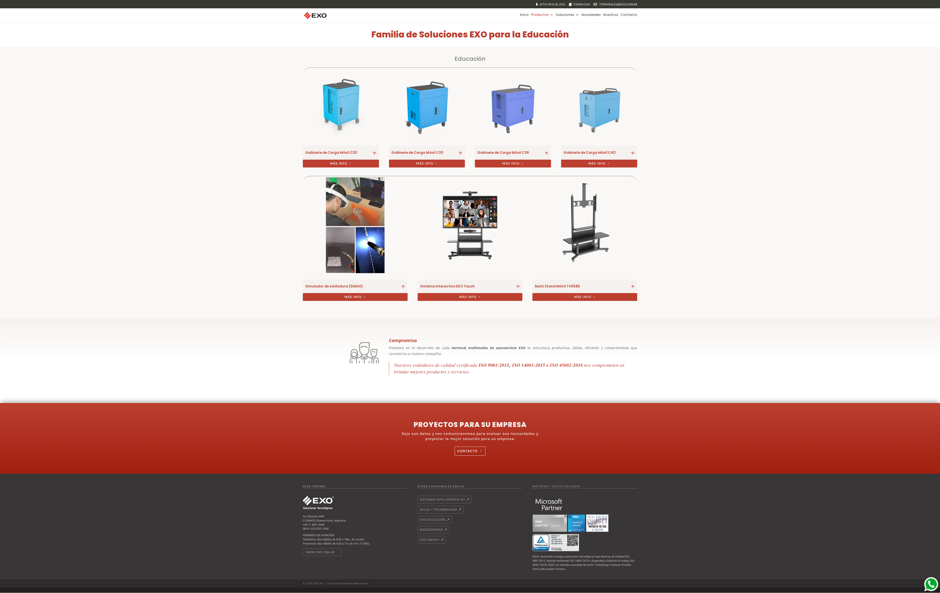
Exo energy (430, 540)
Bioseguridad (431, 530)
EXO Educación (433, 520)
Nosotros (610, 15)
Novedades (591, 15)
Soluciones (565, 15)
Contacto (629, 15)
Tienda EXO (581, 4)
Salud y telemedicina (438, 509)
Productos (540, 15)
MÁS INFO (338, 163)
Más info (424, 163)
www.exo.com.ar (320, 552)
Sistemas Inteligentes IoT (442, 499)
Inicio (524, 15)
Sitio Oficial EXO (552, 4)
